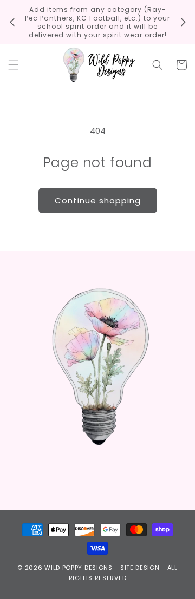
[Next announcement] (183, 22)
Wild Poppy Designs (78, 567)
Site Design (140, 567)
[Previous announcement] (12, 22)
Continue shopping (98, 200)
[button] (13, 65)
